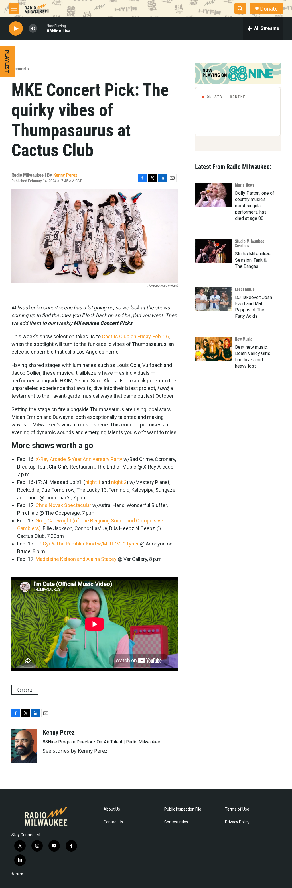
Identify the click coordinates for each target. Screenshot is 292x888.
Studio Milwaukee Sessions (249, 243)
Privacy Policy (237, 822)
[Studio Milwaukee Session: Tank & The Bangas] (213, 251)
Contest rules (176, 822)
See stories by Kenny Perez (75, 750)
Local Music (245, 289)
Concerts (20, 68)
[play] (15, 28)
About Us (112, 809)
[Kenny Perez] (24, 746)
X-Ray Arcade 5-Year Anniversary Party (79, 459)
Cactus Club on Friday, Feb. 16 (135, 336)
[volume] (33, 28)
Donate (269, 9)
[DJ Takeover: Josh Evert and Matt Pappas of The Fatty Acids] (213, 299)
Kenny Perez (65, 175)
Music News (244, 185)
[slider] (42, 28)
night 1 (93, 482)
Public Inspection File (182, 809)
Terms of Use (237, 809)
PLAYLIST (7, 61)
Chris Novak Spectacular (63, 505)
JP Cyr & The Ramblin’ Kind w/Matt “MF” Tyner (87, 544)
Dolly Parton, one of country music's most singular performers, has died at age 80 (254, 205)
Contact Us (113, 822)
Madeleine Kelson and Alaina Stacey (76, 559)
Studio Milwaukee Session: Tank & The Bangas (253, 260)
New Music (243, 339)
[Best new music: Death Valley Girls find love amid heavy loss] (213, 349)
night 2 (119, 482)
